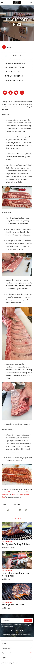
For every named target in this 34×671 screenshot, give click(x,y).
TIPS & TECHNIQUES (14, 76)
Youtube (21, 630)
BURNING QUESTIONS (14, 67)
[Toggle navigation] (2, 2)
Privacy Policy (28, 625)
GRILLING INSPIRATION (15, 63)
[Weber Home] (17, 2)
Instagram (17, 630)
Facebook (12, 630)
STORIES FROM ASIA (14, 80)
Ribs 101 (7, 492)
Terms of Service (7, 626)
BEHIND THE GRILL (13, 72)
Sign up (28, 620)
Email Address (6, 621)
